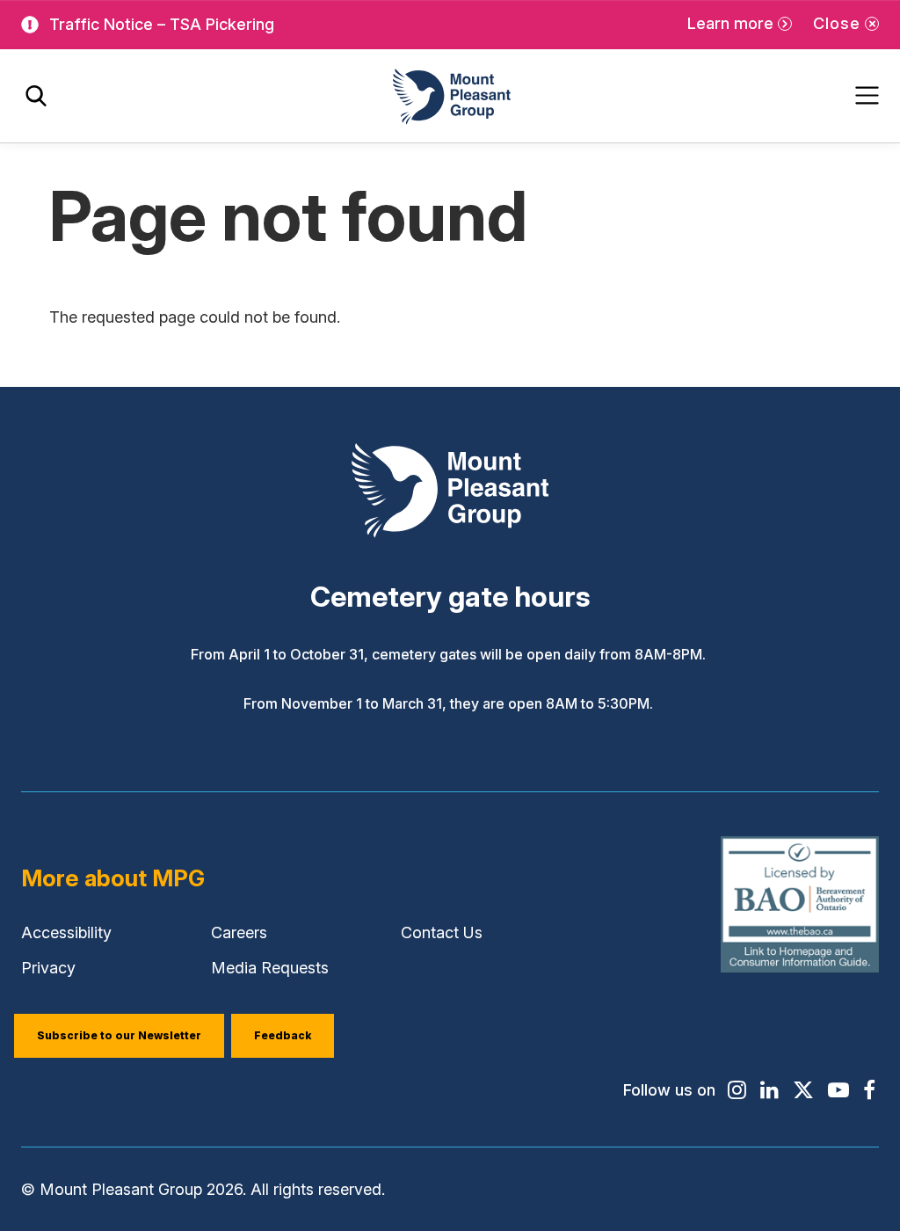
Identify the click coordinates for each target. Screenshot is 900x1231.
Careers (239, 932)
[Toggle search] (36, 96)
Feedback (282, 1035)
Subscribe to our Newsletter (119, 1035)
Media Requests (270, 967)
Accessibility (66, 932)
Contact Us (442, 932)
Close (836, 23)
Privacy (48, 967)
